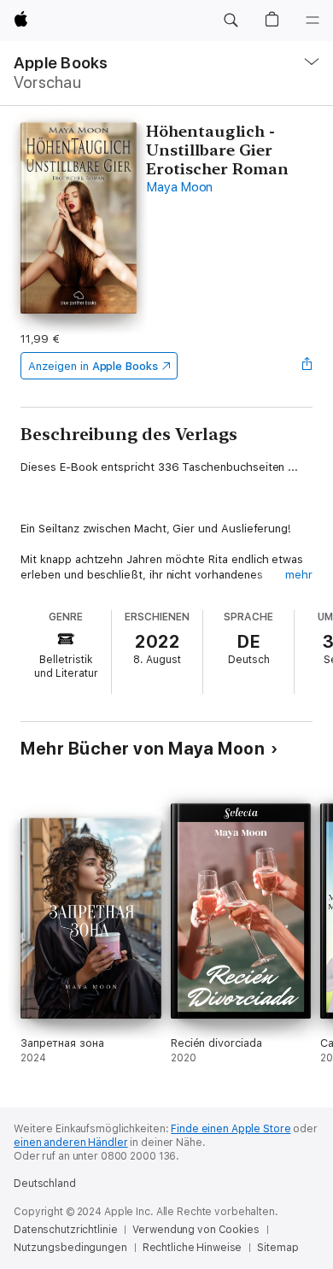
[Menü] (312, 20)
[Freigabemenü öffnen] (307, 365)
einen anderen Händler (70, 1143)
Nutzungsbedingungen (70, 1248)
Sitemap (277, 1248)
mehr (299, 574)
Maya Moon (179, 187)
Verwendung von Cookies (195, 1230)
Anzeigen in (93, 366)
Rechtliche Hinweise (192, 1248)
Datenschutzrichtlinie (65, 1230)
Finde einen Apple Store (230, 1129)
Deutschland (45, 1184)
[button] (230, 20)
